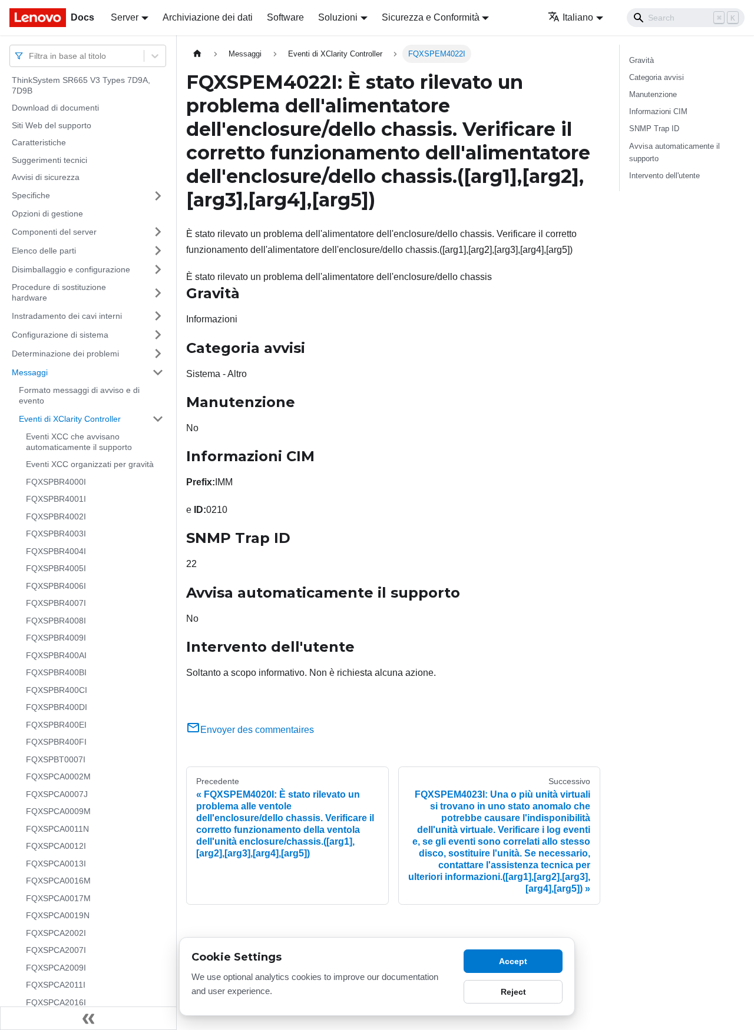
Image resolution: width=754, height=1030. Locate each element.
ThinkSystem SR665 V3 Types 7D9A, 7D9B (81, 85)
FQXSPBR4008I (56, 620)
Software (285, 17)
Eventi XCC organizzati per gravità (90, 464)
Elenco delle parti (44, 250)
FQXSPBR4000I (56, 481)
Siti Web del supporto (51, 125)
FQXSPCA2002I (56, 933)
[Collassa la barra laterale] (88, 1018)
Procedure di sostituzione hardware (59, 292)
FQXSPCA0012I (56, 846)
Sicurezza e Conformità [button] (430, 17)
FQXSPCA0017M (58, 898)
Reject (513, 991)
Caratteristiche (39, 142)
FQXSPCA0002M (58, 776)
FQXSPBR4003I (56, 533)
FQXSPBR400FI (56, 741)
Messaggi (30, 371)
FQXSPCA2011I (55, 984)
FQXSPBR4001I (56, 499)
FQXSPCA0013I (56, 863)
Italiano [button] (578, 17)
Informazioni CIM (658, 111)
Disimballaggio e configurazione (71, 269)
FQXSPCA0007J (57, 794)
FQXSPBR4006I (56, 586)
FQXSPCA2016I (56, 1002)
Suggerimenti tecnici (49, 160)
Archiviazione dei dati (208, 17)
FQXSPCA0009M (58, 811)
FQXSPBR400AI (56, 655)
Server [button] (124, 17)
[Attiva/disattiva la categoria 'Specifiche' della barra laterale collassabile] (158, 195)
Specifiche (31, 195)
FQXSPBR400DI (56, 707)
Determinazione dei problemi (65, 353)
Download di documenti (55, 107)
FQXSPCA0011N (57, 829)
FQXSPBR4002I (56, 516)
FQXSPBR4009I (56, 637)
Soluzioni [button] (338, 17)
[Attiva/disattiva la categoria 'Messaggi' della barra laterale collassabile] (158, 372)
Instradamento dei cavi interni (67, 315)
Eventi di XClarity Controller (70, 418)
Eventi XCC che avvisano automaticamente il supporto (79, 442)
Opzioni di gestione (47, 213)
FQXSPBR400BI (56, 672)
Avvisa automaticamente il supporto (674, 152)
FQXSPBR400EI (56, 724)
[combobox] (30, 55)
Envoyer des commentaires (257, 730)
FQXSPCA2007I (56, 950)
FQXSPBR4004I (56, 551)
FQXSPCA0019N (58, 915)
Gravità (641, 60)
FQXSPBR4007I (56, 603)
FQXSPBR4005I (56, 568)
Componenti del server (54, 231)
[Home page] (197, 54)
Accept (513, 961)
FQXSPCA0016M (58, 880)
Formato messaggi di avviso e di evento (79, 395)
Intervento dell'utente (664, 175)
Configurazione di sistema (60, 334)
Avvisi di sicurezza (46, 177)
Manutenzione (653, 94)
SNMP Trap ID (654, 128)
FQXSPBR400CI (56, 690)
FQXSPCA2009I (56, 967)
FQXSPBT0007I (55, 759)
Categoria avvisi (656, 77)
